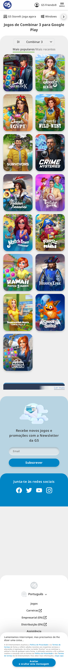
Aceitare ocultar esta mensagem (34, 662)
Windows (51, 16)
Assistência (34, 631)
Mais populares (23, 49)
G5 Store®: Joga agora (22, 16)
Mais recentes (45, 49)
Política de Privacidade (39, 645)
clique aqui (59, 656)
